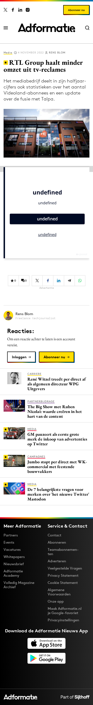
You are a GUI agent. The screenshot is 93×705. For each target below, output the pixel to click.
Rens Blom (57, 52)
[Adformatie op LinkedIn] (20, 10)
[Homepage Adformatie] (46, 28)
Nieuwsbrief (14, 564)
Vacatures (12, 549)
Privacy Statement (63, 575)
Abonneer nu (76, 10)
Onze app (56, 601)
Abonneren (57, 542)
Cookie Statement (63, 582)
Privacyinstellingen (63, 620)
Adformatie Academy (13, 573)
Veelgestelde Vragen (65, 568)
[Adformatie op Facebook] (13, 10)
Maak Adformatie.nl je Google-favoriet (65, 610)
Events (9, 542)
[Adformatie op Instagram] (28, 10)
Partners (11, 535)
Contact (54, 535)
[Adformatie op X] (5, 10)
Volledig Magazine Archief (19, 584)
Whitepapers (14, 556)
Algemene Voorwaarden (59, 592)
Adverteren (57, 561)
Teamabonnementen (63, 551)
